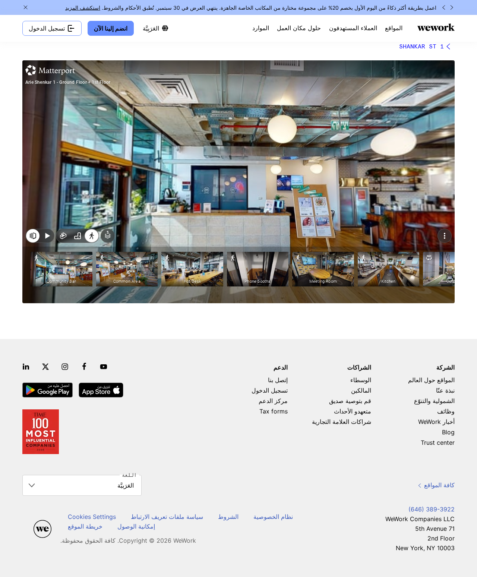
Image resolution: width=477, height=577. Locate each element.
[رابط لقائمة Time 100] (40, 431)
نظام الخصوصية (273, 516)
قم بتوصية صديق (350, 401)
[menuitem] (393, 28)
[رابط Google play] (47, 390)
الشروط (228, 516)
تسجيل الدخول (270, 390)
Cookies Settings (92, 517)
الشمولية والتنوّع (434, 401)
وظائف (446, 411)
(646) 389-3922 (431, 509)
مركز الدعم (273, 401)
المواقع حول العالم (431, 380)
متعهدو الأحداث (352, 411)
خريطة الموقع (85, 526)
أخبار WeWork (436, 421)
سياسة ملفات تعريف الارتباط (167, 516)
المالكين (361, 390)
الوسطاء (360, 380)
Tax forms (273, 411)
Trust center (438, 442)
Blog (448, 432)
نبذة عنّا (445, 390)
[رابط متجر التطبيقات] (101, 390)
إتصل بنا (278, 380)
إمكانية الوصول (136, 526)
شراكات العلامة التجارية (341, 421)
